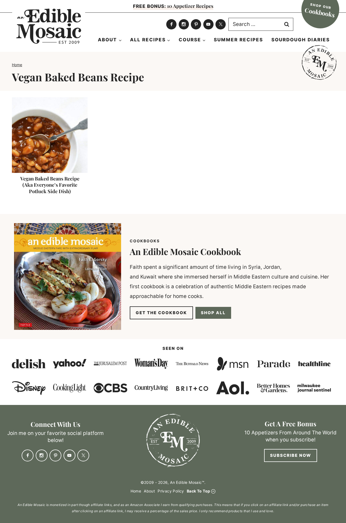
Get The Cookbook (161, 312)
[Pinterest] (196, 24)
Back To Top (198, 491)
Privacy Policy (171, 491)
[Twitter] (220, 24)
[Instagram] (184, 24)
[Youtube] (208, 24)
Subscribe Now (290, 455)
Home (17, 64)
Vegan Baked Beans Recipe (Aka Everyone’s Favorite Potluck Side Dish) (49, 185)
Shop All (213, 312)
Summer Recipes (238, 39)
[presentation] (50, 135)
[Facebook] (171, 24)
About (149, 491)
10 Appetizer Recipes (173, 6)
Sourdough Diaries (300, 39)
